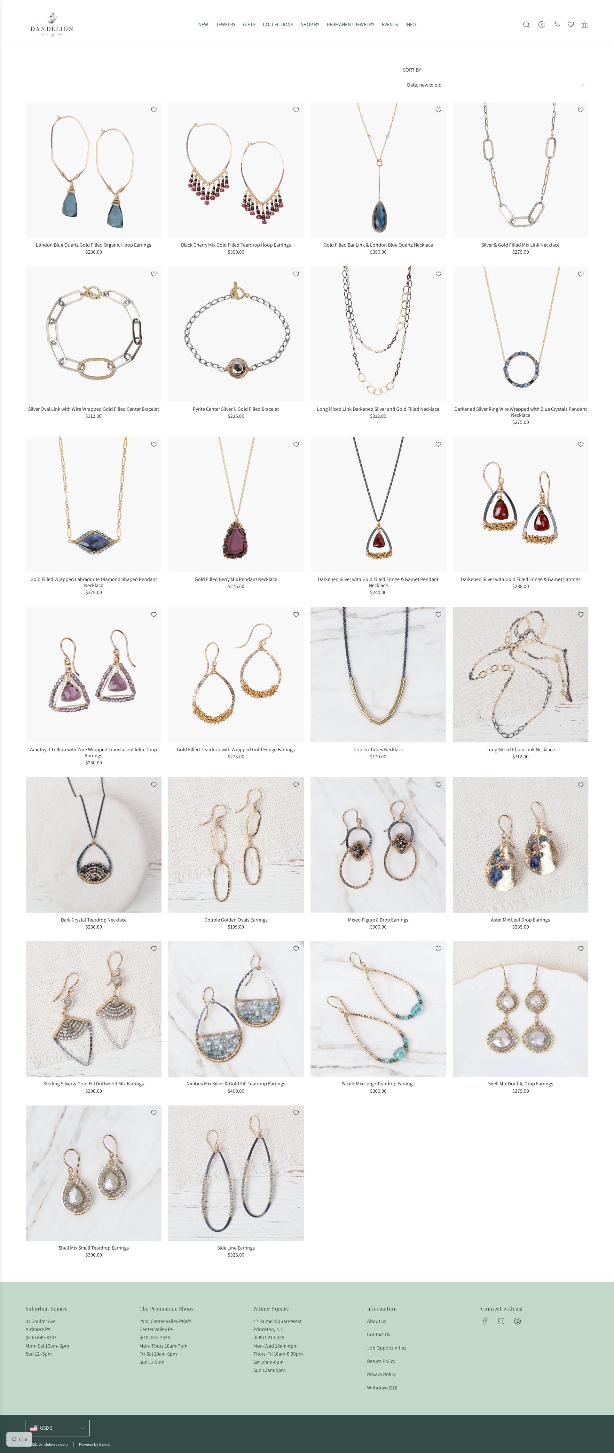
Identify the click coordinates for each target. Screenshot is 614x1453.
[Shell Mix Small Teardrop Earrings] (93, 1173)
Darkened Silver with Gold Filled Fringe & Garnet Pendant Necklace (378, 582)
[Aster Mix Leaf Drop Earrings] (520, 845)
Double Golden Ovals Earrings (236, 920)
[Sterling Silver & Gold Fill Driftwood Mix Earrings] (93, 1009)
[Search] (526, 24)
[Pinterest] (517, 1321)
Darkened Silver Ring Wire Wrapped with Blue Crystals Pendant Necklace (520, 412)
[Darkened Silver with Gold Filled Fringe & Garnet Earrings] (520, 504)
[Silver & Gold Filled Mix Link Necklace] (520, 170)
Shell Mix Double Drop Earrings (520, 1084)
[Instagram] (501, 1321)
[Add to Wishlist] (153, 110)
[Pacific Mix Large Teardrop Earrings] (378, 1009)
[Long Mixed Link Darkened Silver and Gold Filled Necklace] (378, 334)
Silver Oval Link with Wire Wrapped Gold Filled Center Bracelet (93, 409)
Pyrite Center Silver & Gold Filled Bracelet (236, 409)
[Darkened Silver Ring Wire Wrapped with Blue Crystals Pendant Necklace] (520, 334)
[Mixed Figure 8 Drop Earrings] (378, 845)
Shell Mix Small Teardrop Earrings (94, 1248)
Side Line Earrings (236, 1248)
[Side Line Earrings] (236, 1173)
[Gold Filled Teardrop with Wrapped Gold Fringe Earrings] (236, 675)
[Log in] (541, 24)
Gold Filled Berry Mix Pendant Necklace (236, 579)
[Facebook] (484, 1321)
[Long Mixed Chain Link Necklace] (520, 675)
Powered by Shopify (95, 1444)
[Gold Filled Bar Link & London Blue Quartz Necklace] (378, 170)
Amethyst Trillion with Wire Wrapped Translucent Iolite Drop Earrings (93, 752)
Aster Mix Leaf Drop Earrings (520, 920)
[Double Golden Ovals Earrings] (236, 845)
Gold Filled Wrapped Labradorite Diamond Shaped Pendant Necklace (93, 582)
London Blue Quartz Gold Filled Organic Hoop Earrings (93, 245)
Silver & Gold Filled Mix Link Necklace (520, 245)
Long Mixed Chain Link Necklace (520, 749)
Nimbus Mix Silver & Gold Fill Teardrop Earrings (235, 1084)
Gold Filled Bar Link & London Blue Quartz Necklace (378, 245)
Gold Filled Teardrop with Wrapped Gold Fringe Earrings (236, 749)
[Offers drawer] (557, 24)
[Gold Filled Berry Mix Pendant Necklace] (236, 504)
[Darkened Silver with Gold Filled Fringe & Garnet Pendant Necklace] (378, 504)
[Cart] (584, 24)
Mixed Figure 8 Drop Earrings (378, 920)
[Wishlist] (571, 24)
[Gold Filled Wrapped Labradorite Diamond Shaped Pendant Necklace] (93, 504)
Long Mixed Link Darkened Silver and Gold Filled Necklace (378, 409)
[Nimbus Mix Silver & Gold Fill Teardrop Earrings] (236, 1009)
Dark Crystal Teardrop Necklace (94, 920)
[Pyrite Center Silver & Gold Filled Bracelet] (236, 334)
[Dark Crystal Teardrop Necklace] (93, 845)
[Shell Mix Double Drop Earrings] (520, 1009)
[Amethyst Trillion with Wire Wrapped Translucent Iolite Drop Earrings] (93, 675)
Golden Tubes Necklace (378, 749)
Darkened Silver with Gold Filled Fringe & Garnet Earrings (520, 579)
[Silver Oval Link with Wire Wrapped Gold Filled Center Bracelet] (93, 334)
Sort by (412, 70)
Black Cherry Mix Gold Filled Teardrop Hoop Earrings (236, 245)
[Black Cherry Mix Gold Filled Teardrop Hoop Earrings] (236, 170)
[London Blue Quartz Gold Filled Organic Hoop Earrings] (93, 170)
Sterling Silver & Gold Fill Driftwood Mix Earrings (93, 1084)
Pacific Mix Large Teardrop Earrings (378, 1084)
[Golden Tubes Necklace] (378, 675)
